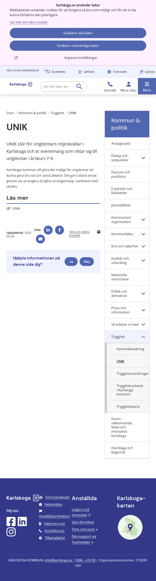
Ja (71, 261)
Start (10, 113)
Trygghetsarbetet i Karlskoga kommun (130, 390)
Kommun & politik (32, 113)
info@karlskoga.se (58, 560)
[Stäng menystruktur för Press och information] (143, 310)
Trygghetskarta (128, 406)
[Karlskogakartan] (130, 539)
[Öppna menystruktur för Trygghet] (143, 337)
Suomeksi (59, 72)
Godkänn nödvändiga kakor (78, 45)
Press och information (120, 310)
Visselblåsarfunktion (54, 516)
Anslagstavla (120, 143)
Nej (87, 261)
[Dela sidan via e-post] (40, 237)
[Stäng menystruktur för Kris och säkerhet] (143, 246)
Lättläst (89, 72)
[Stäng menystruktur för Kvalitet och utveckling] (143, 260)
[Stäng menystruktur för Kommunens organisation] (143, 220)
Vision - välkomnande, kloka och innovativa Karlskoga (122, 427)
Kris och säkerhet (124, 246)
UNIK (16, 208)
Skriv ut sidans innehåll (79, 233)
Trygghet (57, 113)
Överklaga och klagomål (122, 450)
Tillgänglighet (55, 538)
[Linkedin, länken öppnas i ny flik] (48, 228)
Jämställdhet (120, 205)
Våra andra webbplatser (22, 70)
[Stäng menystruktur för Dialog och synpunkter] (143, 158)
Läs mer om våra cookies (29, 22)
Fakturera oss (54, 523)
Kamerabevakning (130, 349)
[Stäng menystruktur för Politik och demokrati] (143, 294)
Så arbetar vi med (124, 324)
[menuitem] (127, 143)
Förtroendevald (57, 497)
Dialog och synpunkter (120, 157)
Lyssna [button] (150, 72)
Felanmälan (53, 504)
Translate (120, 72)
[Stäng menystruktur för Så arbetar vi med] (143, 325)
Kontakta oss (55, 530)
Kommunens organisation (121, 219)
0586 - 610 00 (85, 560)
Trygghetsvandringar (133, 373)
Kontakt (110, 90)
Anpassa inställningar (80, 57)
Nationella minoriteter (120, 277)
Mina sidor (128, 90)
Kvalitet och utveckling (120, 260)
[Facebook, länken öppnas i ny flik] (59, 228)
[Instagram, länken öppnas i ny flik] (11, 534)
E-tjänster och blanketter (122, 190)
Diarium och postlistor (120, 174)
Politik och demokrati (119, 293)
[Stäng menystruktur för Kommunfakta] (143, 234)
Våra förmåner (83, 522)
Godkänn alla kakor (78, 33)
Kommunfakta (122, 234)
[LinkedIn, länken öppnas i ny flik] (22, 524)
